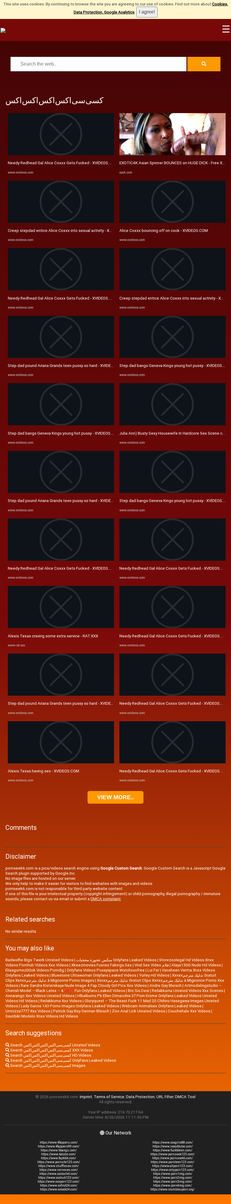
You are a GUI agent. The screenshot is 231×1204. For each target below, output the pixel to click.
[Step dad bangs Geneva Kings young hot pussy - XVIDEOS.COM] (61, 423)
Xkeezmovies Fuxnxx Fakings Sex (101, 965)
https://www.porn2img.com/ (172, 1178)
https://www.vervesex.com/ (58, 1170)
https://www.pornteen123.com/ (172, 1162)
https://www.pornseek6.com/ (172, 1158)
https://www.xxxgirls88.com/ (172, 1142)
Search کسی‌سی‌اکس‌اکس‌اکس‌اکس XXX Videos (51, 1050)
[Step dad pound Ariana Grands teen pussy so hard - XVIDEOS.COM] (61, 356)
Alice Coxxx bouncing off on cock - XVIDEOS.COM (163, 230)
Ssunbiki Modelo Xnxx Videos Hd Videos (41, 1016)
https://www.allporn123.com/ (172, 1166)
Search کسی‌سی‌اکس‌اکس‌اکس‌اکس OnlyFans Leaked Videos (62, 1060)
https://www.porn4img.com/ (172, 1185)
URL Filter (164, 1096)
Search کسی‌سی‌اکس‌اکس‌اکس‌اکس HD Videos (50, 1055)
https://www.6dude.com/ (58, 1154)
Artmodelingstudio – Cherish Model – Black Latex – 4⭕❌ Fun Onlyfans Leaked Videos (113, 988)
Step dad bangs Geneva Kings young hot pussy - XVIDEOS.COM (64, 433)
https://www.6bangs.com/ (59, 1150)
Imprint (86, 1096)
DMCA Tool (185, 1096)
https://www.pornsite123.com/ (58, 1162)
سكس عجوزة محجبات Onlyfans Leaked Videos (116, 959)
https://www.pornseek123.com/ (172, 1154)
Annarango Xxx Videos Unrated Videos (40, 995)
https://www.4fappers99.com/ (58, 1146)
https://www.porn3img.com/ (172, 1182)
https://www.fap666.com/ (58, 1158)
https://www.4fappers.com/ (59, 1142)
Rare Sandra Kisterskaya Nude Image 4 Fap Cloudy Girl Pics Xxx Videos (84, 985)
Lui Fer (153, 970)
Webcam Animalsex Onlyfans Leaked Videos (162, 1005)
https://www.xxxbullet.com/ (58, 1174)
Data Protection (140, 1096)
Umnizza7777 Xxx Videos (27, 1011)
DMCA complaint (106, 898)
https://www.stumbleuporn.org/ (172, 1189)
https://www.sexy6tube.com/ (172, 1146)
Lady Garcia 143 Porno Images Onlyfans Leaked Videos (70, 1005)
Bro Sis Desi (138, 990)
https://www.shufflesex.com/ (58, 1166)
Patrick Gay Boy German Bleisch (81, 1011)
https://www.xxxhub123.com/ (58, 1178)
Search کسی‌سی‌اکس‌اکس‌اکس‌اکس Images (47, 1065)
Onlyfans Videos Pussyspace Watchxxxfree (106, 970)
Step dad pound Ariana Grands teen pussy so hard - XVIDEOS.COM (66, 365)
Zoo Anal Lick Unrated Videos (138, 1011)
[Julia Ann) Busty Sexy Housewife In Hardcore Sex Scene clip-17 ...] (172, 423)
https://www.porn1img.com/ (172, 1174)
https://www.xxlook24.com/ (58, 1189)
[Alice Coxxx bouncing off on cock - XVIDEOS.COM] (172, 221)
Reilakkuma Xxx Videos (61, 1000)
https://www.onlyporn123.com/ (172, 1170)
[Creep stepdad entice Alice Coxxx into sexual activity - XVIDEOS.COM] (61, 221)
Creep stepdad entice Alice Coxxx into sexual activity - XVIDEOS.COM (70, 230)
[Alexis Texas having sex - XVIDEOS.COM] (61, 762)
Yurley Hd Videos (154, 975)
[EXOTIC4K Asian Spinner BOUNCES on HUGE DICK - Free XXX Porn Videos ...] (172, 153)
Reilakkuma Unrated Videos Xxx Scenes (187, 990)
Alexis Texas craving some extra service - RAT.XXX (53, 636)
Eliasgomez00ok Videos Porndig (34, 970)
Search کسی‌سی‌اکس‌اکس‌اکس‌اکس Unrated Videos (54, 1045)
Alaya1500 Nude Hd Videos (196, 965)
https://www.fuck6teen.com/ (172, 1150)
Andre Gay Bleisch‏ (165, 985)
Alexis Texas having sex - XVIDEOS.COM (43, 771)
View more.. (115, 797)
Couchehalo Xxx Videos (189, 1011)
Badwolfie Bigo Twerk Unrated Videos (39, 959)
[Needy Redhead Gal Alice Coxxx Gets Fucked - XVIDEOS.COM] (61, 153)
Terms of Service (109, 1096)
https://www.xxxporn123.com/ (58, 1182)
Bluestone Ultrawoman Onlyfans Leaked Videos (93, 975)
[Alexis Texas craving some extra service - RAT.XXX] (61, 626)
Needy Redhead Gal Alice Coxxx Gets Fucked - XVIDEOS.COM (63, 162)
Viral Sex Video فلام (151, 965)
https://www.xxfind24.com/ (58, 1185)
